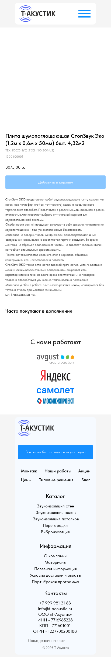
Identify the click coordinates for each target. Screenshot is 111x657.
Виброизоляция (55, 531)
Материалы (55, 562)
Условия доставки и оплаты (55, 575)
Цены (26, 479)
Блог (85, 479)
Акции (84, 470)
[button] (55, 452)
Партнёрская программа (55, 581)
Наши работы (57, 470)
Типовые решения (56, 479)
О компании (55, 555)
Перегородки (55, 525)
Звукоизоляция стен (55, 506)
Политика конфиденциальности (46, 640)
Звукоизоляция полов (56, 512)
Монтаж (29, 470)
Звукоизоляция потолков (56, 518)
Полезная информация (55, 568)
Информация (55, 546)
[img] (37, 13)
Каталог (55, 496)
